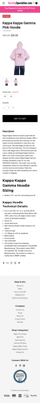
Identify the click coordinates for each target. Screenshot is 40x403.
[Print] (11, 263)
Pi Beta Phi (20, 352)
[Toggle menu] (3, 3)
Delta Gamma (20, 340)
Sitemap (20, 322)
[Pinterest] (19, 263)
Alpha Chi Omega (20, 334)
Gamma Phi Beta (20, 343)
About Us (20, 286)
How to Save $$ (20, 292)
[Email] (7, 263)
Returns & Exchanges (20, 298)
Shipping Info (20, 295)
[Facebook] (4, 263)
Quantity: (6, 103)
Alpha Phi (20, 337)
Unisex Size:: (11, 92)
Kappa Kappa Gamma (20, 349)
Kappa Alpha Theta (20, 346)
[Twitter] (15, 263)
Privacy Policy (20, 319)
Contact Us (20, 310)
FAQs (20, 289)
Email (20, 313)
